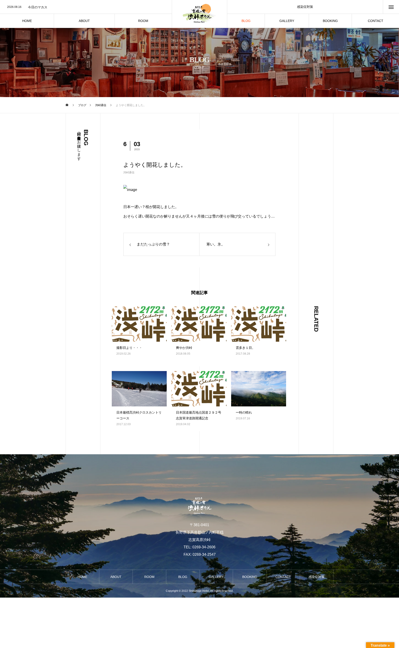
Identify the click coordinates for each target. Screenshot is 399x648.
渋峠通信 (128, 172)
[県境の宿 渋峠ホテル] (199, 13)
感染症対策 (305, 7)
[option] (86, 7)
